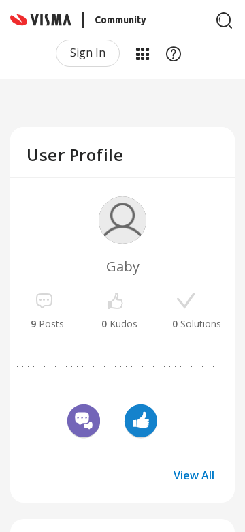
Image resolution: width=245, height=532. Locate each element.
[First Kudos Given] (141, 423)
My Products (142, 53)
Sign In (87, 52)
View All (194, 475)
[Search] (224, 20)
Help (173, 53)
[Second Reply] (83, 423)
